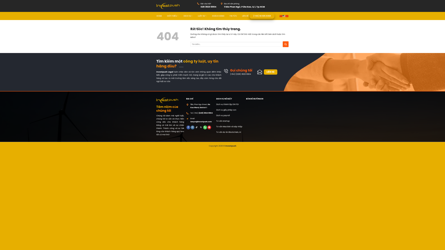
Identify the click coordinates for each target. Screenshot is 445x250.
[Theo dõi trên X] (201, 127)
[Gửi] (286, 44)
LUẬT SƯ (201, 16)
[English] (284, 16)
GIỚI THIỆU (172, 16)
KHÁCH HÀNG (218, 16)
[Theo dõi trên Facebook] (188, 127)
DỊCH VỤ (187, 16)
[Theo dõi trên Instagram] (192, 127)
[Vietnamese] (287, 16)
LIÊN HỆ (245, 16)
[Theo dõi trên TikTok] (197, 127)
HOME (159, 16)
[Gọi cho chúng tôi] (205, 127)
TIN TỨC (233, 16)
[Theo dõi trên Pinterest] (209, 127)
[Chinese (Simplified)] (281, 16)
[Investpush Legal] (168, 6)
